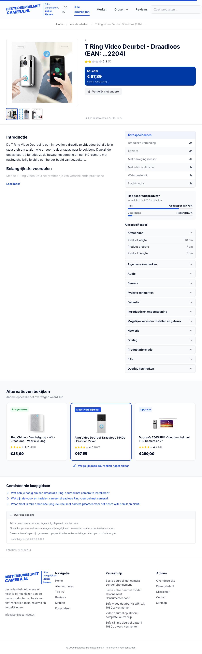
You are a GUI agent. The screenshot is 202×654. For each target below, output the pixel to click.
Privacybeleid (165, 586)
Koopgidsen (62, 608)
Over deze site (165, 580)
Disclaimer (162, 591)
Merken (102, 9)
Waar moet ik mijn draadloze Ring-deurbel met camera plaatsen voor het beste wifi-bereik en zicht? (75, 504)
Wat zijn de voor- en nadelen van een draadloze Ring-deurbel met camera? (59, 498)
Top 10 (64, 9)
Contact (161, 597)
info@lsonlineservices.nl (20, 614)
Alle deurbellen (82, 9)
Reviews (142, 9)
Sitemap (161, 602)
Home (60, 24)
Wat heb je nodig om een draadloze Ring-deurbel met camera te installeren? (60, 493)
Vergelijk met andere (105, 91)
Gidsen (119, 9)
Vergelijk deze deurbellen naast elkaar (103, 465)
